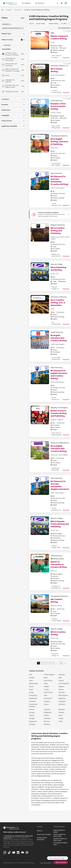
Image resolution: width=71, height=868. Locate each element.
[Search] (57, 3)
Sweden (46, 686)
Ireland (61, 680)
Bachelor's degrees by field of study (60, 839)
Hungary (47, 701)
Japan (46, 678)
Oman (61, 721)
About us (39, 830)
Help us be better (61, 862)
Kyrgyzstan (33, 721)
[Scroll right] (69, 23)
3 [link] (45, 663)
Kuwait (61, 718)
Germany (62, 692)
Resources (41, 3)
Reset (22, 18)
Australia (62, 675)
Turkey (46, 689)
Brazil (60, 715)
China (46, 683)
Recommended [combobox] (63, 28)
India (45, 695)
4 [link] (49, 663)
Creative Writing (53, 23)
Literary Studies (40, 23)
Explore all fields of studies (59, 831)
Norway (31, 712)
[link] (36, 10)
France (31, 686)
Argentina (62, 698)
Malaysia (62, 709)
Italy (60, 678)
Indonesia (47, 718)
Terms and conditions (46, 863)
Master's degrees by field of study (59, 835)
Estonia (31, 709)
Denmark (62, 704)
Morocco (47, 721)
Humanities (7, 45)
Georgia (32, 718)
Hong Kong (33, 695)
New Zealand (63, 695)
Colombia (32, 701)
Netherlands (33, 683)
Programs (27, 3)
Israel (31, 689)
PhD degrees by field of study (60, 843)
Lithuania (47, 709)
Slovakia (61, 712)
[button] (6, 24)
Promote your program (44, 834)
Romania (47, 724)
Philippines (47, 712)
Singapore (62, 701)
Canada (31, 678)
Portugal (32, 724)
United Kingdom (49, 675)
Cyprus (46, 704)
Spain (31, 680)
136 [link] (61, 663)
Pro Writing (64, 23)
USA (30, 675)
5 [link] (53, 663)
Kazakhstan (33, 698)
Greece (61, 689)
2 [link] (42, 663)
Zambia (46, 715)
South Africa (48, 680)
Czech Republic (64, 683)
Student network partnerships (42, 838)
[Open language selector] (61, 3)
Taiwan (31, 715)
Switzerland (48, 698)
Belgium (61, 686)
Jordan (31, 692)
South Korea (48, 692)
